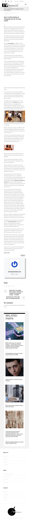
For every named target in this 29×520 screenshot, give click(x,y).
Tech (9, 7)
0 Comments (7, 14)
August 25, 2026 (8, 349)
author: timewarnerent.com (11, 13)
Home (5, 7)
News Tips (5, 464)
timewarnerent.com (14, 271)
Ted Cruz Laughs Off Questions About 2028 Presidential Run (14, 442)
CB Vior (16, 102)
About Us (16, 1)
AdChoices (5, 479)
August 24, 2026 (8, 437)
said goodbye (10, 43)
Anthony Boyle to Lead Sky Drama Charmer (13, 380)
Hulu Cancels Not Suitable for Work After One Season (14, 406)
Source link (7, 252)
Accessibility (6, 482)
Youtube (5, 500)
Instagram (5, 494)
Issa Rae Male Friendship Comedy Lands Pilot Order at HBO (13, 354)
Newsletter (21, 1)
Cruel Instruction (12, 221)
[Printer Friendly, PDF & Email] (22, 255)
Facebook (5, 491)
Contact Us (17, 4)
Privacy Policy (6, 476)
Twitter (5, 497)
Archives (5, 459)
